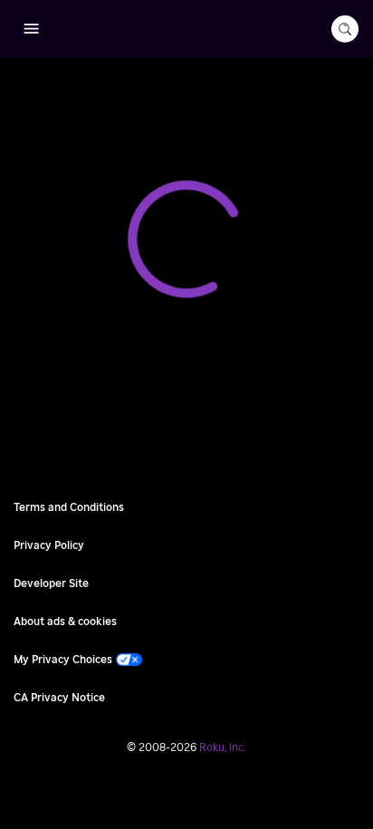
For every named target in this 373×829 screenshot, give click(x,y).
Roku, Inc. (222, 747)
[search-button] (345, 29)
